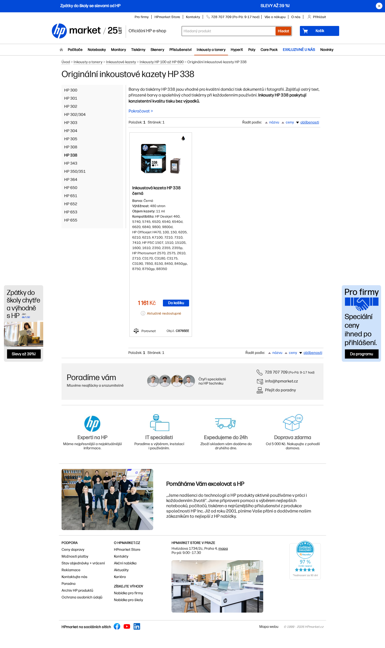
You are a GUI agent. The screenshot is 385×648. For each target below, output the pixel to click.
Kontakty (193, 17)
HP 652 (70, 204)
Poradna (68, 583)
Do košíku (176, 303)
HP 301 (70, 98)
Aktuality (121, 570)
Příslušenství (180, 49)
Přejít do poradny (280, 389)
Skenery (157, 49)
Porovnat (148, 331)
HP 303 (70, 122)
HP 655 (70, 220)
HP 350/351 (75, 171)
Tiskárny (138, 49)
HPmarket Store (167, 17)
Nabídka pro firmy (128, 593)
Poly (251, 49)
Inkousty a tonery (211, 49)
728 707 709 (276, 372)
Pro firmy (142, 17)
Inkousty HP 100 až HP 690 (162, 62)
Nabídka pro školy (128, 600)
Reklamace (71, 570)
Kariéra (120, 577)
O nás (295, 17)
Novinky (326, 49)
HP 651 (70, 195)
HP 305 (70, 139)
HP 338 (70, 155)
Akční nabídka (125, 563)
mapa (223, 548)
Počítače (75, 49)
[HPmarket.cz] (86, 31)
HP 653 (70, 212)
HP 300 (70, 90)
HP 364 (70, 179)
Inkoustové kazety (121, 62)
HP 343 (70, 163)
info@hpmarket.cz (281, 381)
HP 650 (70, 187)
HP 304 (70, 130)
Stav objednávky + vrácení (83, 563)
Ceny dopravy (73, 549)
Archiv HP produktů (77, 590)
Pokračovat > (141, 111)
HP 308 (70, 147)
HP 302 (70, 106)
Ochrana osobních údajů (82, 597)
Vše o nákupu (275, 17)
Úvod (66, 62)
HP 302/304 (75, 114)
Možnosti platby (75, 556)
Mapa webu (268, 626)
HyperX (237, 49)
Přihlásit (319, 17)
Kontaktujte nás (74, 577)
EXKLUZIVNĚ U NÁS (299, 49)
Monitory (118, 49)
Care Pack (269, 49)
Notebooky (97, 49)
